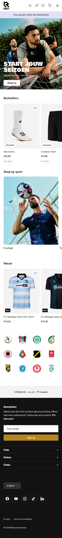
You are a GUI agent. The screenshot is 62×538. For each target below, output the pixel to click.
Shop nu (11, 82)
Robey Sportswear (18, 527)
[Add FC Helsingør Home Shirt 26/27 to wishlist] (35, 273)
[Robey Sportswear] (6, 6)
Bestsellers (11, 98)
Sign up (31, 437)
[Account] (35, 5)
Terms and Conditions (23, 519)
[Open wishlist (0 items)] (42, 5)
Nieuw (8, 263)
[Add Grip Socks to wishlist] (35, 108)
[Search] (30, 5)
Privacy (7, 519)
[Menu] (57, 5)
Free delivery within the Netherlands (31, 14)
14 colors (8, 161)
